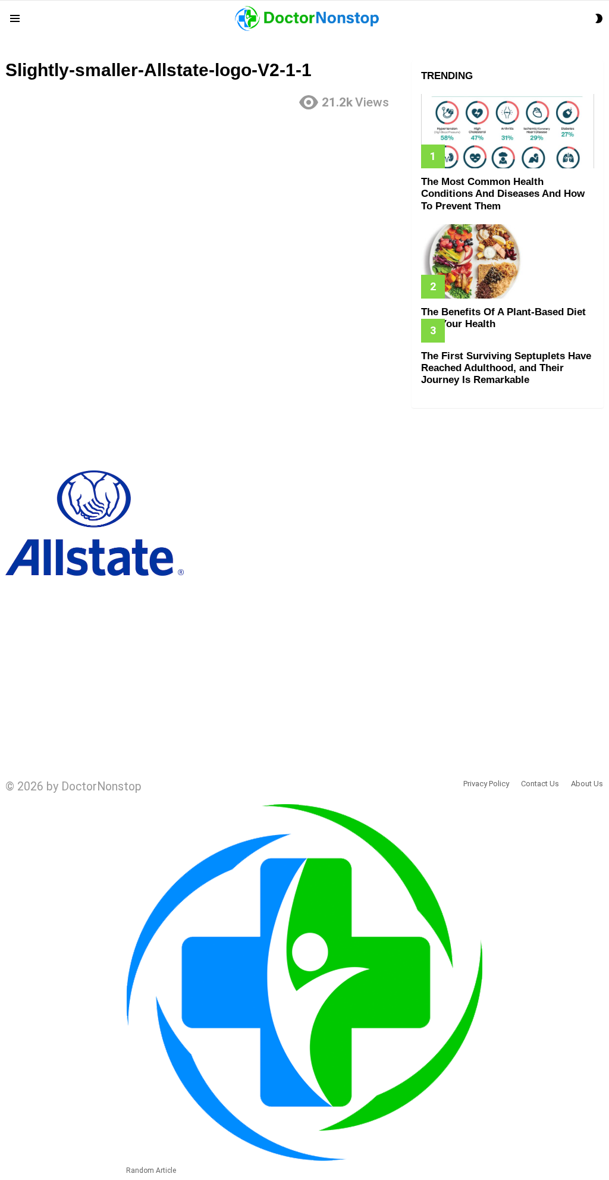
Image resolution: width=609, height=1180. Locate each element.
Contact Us (540, 783)
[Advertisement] (203, 204)
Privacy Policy (486, 783)
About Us (587, 783)
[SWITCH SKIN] (599, 18)
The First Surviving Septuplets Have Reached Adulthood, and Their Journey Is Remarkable (506, 368)
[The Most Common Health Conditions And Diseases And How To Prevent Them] (507, 131)
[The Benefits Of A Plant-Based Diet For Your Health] (507, 261)
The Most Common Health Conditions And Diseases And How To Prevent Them (503, 194)
